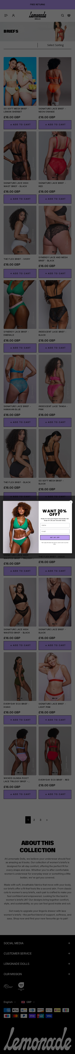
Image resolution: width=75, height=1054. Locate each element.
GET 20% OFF (55, 537)
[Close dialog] (70, 502)
